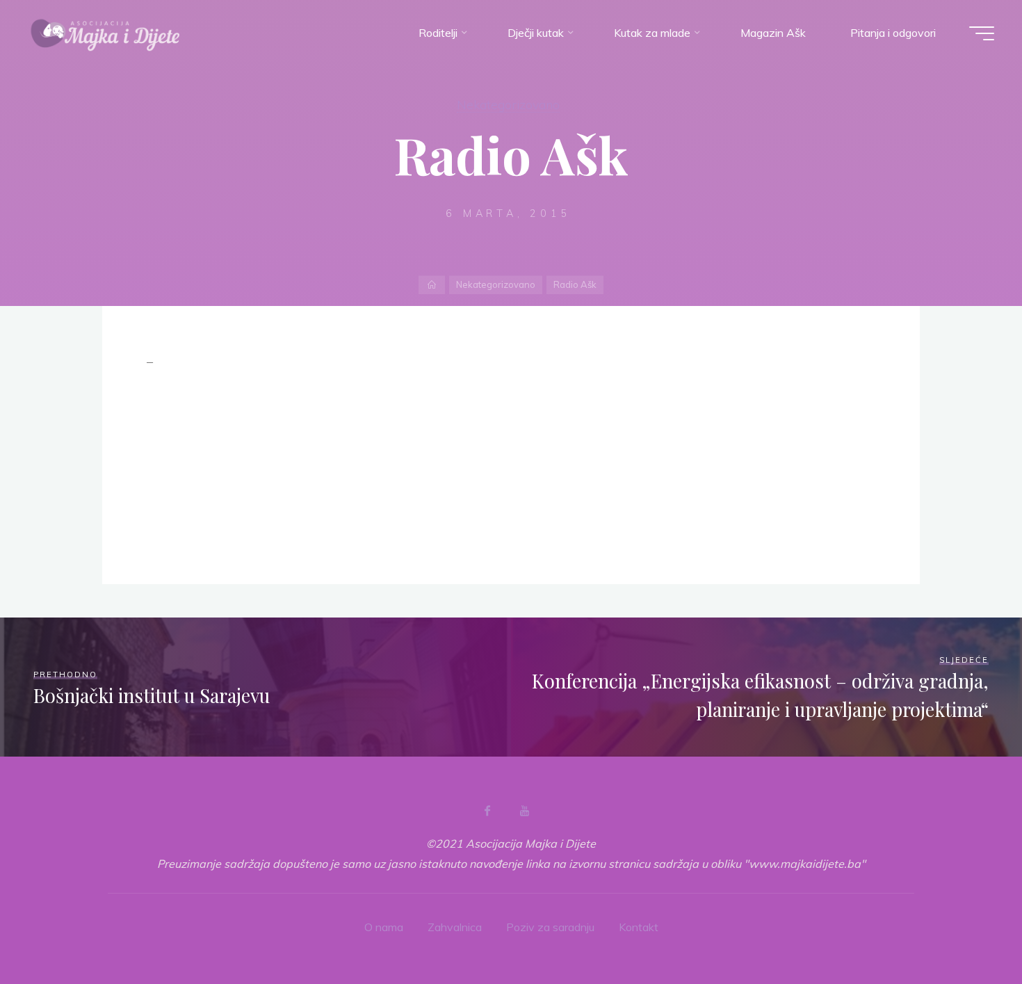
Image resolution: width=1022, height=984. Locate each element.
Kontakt (638, 927)
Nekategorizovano (508, 104)
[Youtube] (524, 811)
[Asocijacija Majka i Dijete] (106, 33)
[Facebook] (487, 811)
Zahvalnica (455, 927)
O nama (383, 927)
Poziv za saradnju (550, 927)
